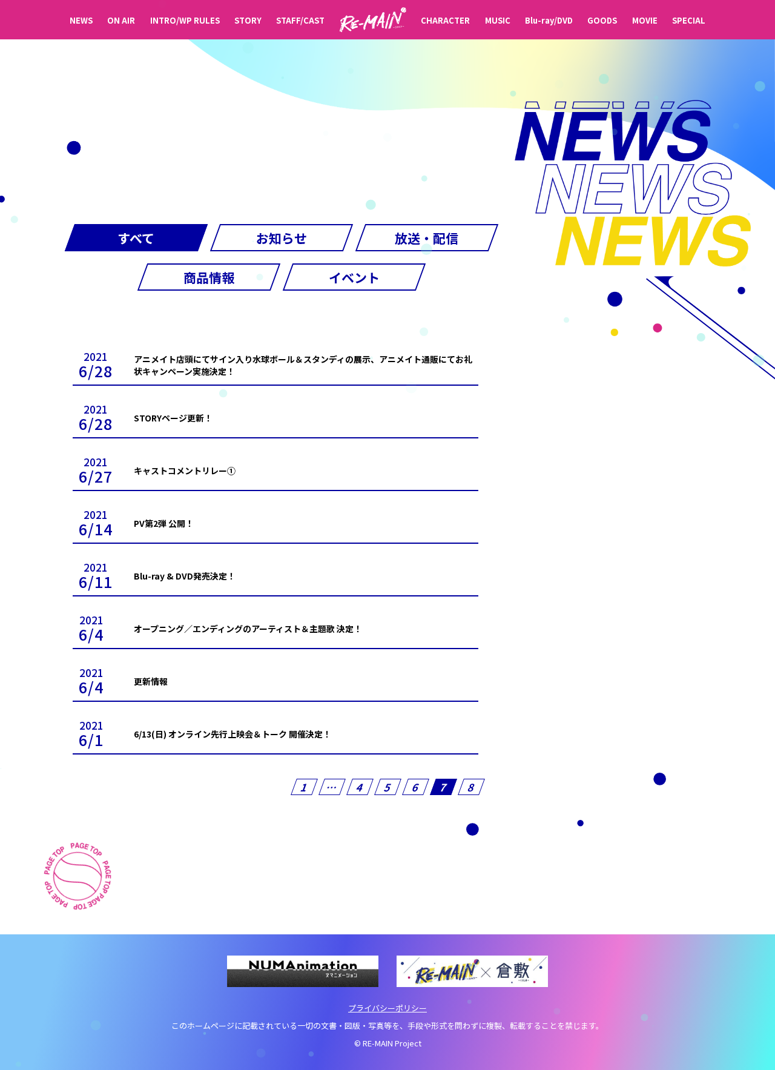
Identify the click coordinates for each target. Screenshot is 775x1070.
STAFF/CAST (300, 20)
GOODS (602, 20)
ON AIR (121, 20)
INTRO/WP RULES (185, 20)
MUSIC (497, 20)
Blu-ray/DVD (549, 20)
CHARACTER (445, 20)
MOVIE (645, 20)
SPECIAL (688, 20)
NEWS (81, 20)
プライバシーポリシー (387, 1008)
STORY (248, 20)
